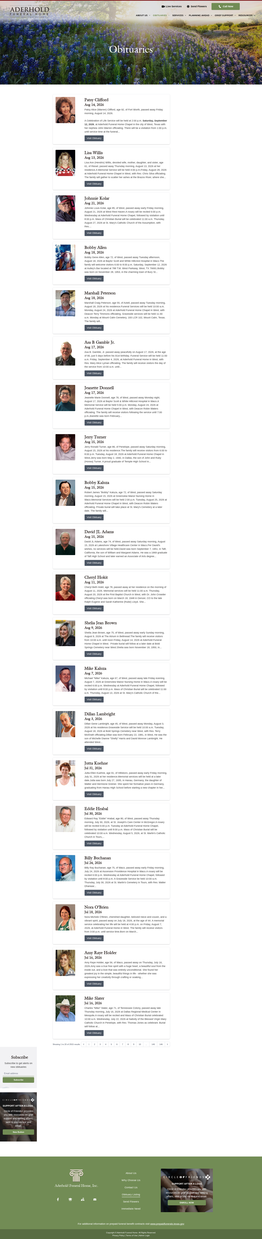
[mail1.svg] (95, 1199)
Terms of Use (131, 1235)
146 (161, 1044)
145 (153, 1044)
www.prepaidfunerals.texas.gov (167, 1224)
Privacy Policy (118, 1235)
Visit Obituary (94, 138)
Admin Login (144, 1235)
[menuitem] (143, 15)
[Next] (167, 1044)
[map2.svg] (82, 1199)
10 (140, 1044)
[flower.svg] (70, 1199)
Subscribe (18, 1080)
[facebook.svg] (58, 1199)
